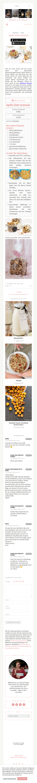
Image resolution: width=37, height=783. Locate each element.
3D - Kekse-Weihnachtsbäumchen (18, 294)
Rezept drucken (19, 43)
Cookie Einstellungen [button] (9, 779)
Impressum (18, 755)
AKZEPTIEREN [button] (22, 778)
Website (7, 614)
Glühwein (19, 292)
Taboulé (18, 380)
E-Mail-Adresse (8, 607)
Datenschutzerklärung (18, 641)
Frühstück (16, 33)
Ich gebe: (7, 581)
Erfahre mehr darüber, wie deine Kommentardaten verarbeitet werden (18, 646)
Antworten (28, 439)
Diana (21, 283)
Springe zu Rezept (19, 40)
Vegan (22, 33)
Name (7, 600)
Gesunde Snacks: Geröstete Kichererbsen (18, 424)
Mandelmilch (18, 338)
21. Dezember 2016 (10, 283)
